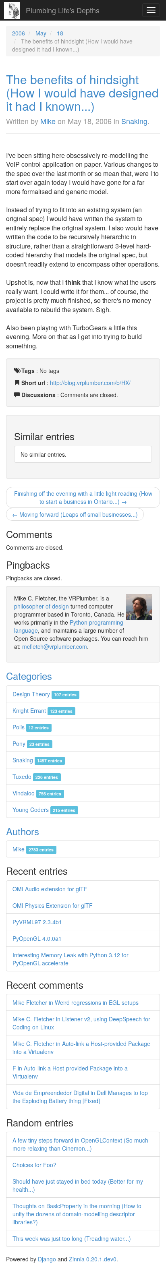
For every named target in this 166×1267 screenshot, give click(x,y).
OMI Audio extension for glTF (49, 889)
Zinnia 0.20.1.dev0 (92, 1259)
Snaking (134, 121)
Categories (29, 676)
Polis (30, 727)
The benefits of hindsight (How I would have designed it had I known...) (82, 92)
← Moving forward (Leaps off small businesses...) (75, 514)
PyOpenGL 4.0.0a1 (37, 938)
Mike (48, 121)
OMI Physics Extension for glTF (52, 905)
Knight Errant (42, 710)
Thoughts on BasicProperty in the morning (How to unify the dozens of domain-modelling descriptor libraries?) (76, 1214)
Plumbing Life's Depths (63, 10)
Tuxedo (35, 776)
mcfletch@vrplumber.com (54, 646)
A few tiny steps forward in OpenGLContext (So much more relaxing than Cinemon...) (80, 1144)
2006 (18, 33)
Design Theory (44, 694)
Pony (31, 743)
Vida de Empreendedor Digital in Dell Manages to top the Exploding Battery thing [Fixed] (80, 1097)
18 (60, 33)
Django (47, 1259)
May (40, 33)
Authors (22, 831)
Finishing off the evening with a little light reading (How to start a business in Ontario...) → (83, 497)
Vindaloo (36, 793)
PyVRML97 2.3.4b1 (37, 922)
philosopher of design (41, 606)
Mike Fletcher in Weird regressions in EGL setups (75, 1002)
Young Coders (43, 809)
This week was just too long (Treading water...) (71, 1238)
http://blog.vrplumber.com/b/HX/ (90, 383)
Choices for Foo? (34, 1165)
